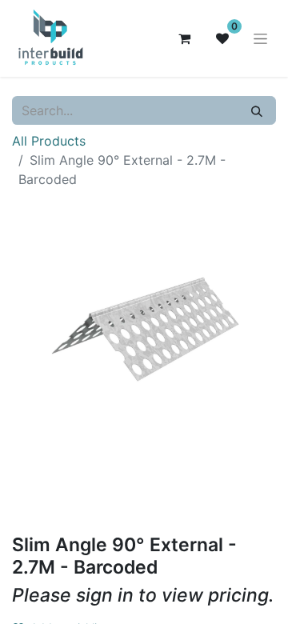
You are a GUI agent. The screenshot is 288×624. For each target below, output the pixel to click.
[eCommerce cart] (184, 38)
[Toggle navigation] (260, 38)
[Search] (257, 110)
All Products (49, 141)
